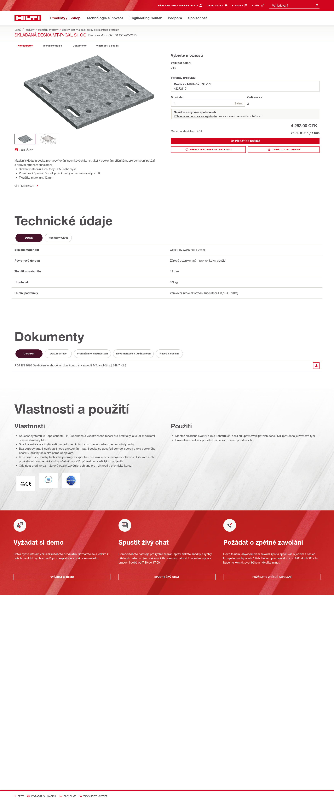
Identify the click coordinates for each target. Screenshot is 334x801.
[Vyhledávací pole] (317, 5)
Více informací (24, 185)
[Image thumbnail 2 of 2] (48, 139)
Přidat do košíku (247, 140)
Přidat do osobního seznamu (211, 149)
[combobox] (294, 5)
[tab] (25, 45)
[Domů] (27, 18)
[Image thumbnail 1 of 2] (25, 139)
